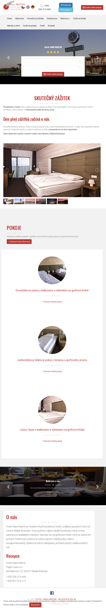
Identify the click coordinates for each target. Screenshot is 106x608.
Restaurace (52, 18)
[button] (8, 56)
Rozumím (35, 605)
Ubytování (19, 18)
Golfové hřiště (79, 18)
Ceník (42, 26)
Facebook (66, 5)
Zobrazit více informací (19, 241)
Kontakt (51, 26)
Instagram (66, 10)
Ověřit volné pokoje (93, 7)
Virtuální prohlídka (35, 18)
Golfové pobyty (30, 26)
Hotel (9, 18)
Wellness (64, 18)
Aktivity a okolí (13, 26)
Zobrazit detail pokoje (52, 302)
